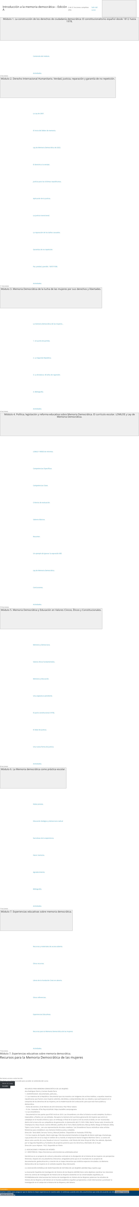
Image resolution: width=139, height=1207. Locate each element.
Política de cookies (7, 1195)
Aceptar (118, 1192)
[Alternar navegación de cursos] (119, 8)
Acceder (5, 1086)
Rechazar (125, 1192)
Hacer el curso (7, 1083)
